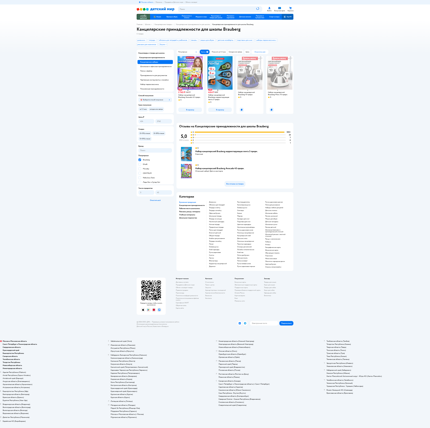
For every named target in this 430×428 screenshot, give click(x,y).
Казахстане (156, 326)
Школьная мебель (271, 213)
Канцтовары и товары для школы (151, 53)
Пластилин (269, 256)
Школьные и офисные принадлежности (156, 66)
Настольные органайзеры (246, 227)
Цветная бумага (270, 264)
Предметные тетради (216, 227)
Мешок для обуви (271, 219)
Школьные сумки (271, 224)
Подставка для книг (243, 222)
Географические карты (273, 247)
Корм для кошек (269, 285)
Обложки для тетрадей (217, 205)
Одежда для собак (270, 293)
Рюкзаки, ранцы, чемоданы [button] (189, 211)
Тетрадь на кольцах (215, 219)
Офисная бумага (214, 213)
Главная (139, 24)
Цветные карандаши (244, 224)
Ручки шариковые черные (246, 266)
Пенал (211, 244)
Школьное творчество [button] (188, 218)
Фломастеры (213, 261)
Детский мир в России (144, 326)
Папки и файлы (146, 71)
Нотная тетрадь (214, 224)
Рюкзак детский (270, 227)
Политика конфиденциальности (187, 296)
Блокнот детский (215, 233)
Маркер (240, 216)
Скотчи (211, 255)
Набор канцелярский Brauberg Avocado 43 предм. (219, 168)
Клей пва (240, 252)
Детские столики (271, 210)
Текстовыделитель (243, 202)
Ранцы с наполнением (272, 239)
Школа (147, 24)
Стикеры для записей (244, 247)
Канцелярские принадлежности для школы (193, 24)
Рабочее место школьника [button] (189, 208)
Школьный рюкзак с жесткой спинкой (275, 235)
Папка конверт (242, 261)
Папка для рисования (272, 205)
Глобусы (268, 242)
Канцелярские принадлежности (152, 57)
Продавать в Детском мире (185, 285)
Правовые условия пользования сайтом (165, 322)
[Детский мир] (155, 9)
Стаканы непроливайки (273, 267)
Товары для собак (270, 287)
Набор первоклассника (149, 84)
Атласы (267, 244)
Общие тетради (214, 236)
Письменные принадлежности (152, 89)
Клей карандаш (214, 250)
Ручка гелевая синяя (244, 264)
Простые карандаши (244, 244)
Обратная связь (181, 305)
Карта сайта (180, 308)
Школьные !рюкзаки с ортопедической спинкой (274, 231)
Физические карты (271, 250)
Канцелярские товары (163, 24)
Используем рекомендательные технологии (152, 324)
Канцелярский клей (244, 236)
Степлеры (240, 210)
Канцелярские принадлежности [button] (192, 205)
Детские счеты (242, 238)
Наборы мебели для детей (274, 208)
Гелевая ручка (213, 247)
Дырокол (212, 266)
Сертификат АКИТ (182, 303)
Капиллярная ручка (243, 205)
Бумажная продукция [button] (187, 202)
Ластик (211, 258)
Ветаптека (267, 296)
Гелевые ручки (242, 208)
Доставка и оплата (182, 282)
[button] (287, 17)
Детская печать (242, 258)
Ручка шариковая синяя (245, 230)
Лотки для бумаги (243, 255)
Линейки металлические (245, 250)
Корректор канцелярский (218, 264)
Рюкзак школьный (271, 216)
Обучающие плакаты (272, 253)
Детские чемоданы (271, 222)
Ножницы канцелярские (245, 233)
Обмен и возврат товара (184, 287)
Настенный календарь (216, 222)
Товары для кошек (270, 282)
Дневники (212, 202)
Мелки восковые (271, 258)
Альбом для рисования (217, 238)
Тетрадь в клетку (214, 208)
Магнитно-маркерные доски (275, 261)
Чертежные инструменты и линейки (154, 80)
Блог (236, 298)
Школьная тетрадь (215, 216)
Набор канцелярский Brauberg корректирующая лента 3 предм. (226, 151)
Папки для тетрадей (216, 230)
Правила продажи (182, 290)
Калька (239, 213)
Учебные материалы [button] (187, 215)
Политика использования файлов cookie (187, 299)
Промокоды (180, 293)
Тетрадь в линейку (215, 210)
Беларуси (165, 326)
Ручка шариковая (215, 252)
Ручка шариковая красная (274, 202)
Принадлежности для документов (153, 75)
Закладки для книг (243, 219)
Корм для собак (269, 290)
